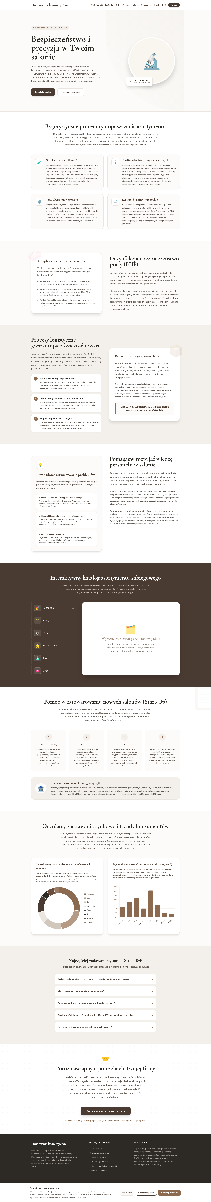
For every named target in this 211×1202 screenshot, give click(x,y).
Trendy (157, 5)
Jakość (100, 5)
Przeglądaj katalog (43, 92)
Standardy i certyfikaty (99, 1153)
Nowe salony (146, 5)
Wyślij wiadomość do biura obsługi (105, 1110)
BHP (117, 5)
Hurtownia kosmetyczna (50, 5)
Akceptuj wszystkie (169, 1193)
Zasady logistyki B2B (98, 1161)
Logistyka (109, 5)
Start (93, 5)
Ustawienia (127, 1193)
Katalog (135, 5)
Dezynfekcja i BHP (97, 1157)
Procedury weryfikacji (71, 92)
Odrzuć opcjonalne (146, 1193)
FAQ (164, 5)
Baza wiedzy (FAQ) (97, 1170)
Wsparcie (126, 5)
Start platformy (95, 1148)
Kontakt (174, 5)
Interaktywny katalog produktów (103, 1166)
